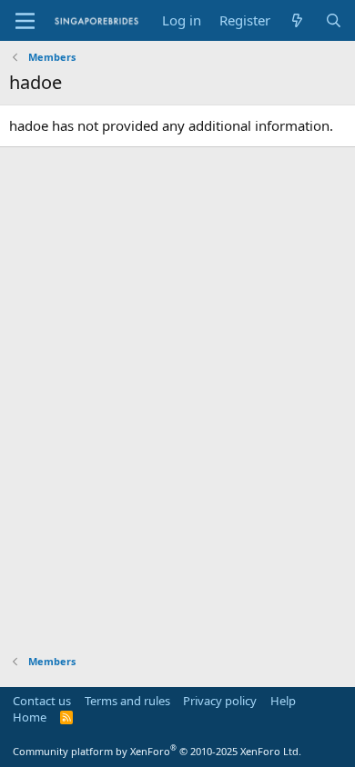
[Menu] (25, 21)
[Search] (333, 20)
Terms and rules (127, 700)
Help (283, 700)
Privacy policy (220, 700)
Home (29, 717)
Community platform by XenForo (157, 751)
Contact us (42, 700)
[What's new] (297, 20)
